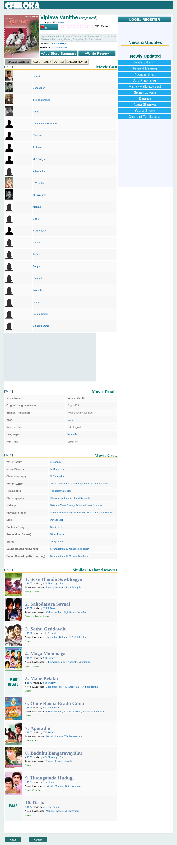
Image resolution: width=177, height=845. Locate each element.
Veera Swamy (67, 505)
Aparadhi (40, 728)
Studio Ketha (57, 527)
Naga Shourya (145, 104)
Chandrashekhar (54, 686)
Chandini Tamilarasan (144, 116)
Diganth (145, 98)
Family (28, 591)
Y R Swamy (49, 658)
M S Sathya (39, 159)
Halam (36, 242)
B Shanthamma (41, 325)
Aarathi (59, 736)
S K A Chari (49, 633)
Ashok (59, 810)
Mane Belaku (44, 678)
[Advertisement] (50, 357)
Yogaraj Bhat (145, 74)
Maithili (37, 206)
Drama (61, 22)
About (13, 839)
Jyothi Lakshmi (144, 62)
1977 (29, 583)
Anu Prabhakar (144, 80)
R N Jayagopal (79, 483)
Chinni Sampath (81, 498)
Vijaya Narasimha (59, 483)
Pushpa (36, 254)
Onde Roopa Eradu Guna (57, 703)
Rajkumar (65, 498)
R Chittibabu (57, 476)
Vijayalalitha (39, 171)
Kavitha (81, 612)
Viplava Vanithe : (18, 61)
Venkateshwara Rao (61, 490)
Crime (35, 740)
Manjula (76, 587)
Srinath (49, 736)
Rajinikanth (70, 612)
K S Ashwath (70, 661)
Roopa (36, 266)
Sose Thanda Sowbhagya (56, 579)
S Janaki (94, 512)
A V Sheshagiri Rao (53, 583)
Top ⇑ (8, 66)
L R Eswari (83, 512)
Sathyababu (56, 541)
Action (46, 616)
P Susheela (106, 512)
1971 (29, 633)
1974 (29, 658)
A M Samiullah (51, 707)
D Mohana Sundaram (77, 548)
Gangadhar (39, 87)
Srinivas (97, 505)
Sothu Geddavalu (48, 629)
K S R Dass (49, 608)
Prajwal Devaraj (145, 68)
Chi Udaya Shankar (98, 483)
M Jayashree (39, 194)
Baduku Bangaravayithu (56, 753)
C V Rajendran (51, 807)
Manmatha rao (84, 505)
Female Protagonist (60, 47)
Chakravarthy (58, 43)
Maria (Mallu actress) (145, 86)
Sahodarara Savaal (50, 604)
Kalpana (63, 637)
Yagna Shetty (144, 110)
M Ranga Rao (57, 469)
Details (59, 61)
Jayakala (37, 290)
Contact (38, 839)
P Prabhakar (56, 519)
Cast (36, 61)
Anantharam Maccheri (45, 123)
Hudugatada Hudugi (52, 778)
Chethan (37, 135)
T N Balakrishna (41, 99)
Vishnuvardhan (62, 587)
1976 (29, 732)
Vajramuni (84, 661)
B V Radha (39, 183)
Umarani (37, 278)
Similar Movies (76, 61)
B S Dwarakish (54, 661)
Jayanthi (67, 761)
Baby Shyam (39, 230)
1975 (70, 419)
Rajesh (36, 75)
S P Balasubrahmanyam (63, 512)
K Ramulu (55, 461)
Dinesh (36, 111)
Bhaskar (54, 498)
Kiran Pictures (58, 534)
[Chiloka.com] (22, 5)
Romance (29, 616)
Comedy (36, 790)
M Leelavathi (71, 810)
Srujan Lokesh (145, 92)
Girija (36, 218)
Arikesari (38, 147)
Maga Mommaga (48, 653)
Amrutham (48, 782)
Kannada (72, 434)
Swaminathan (57, 548)
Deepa (39, 802)
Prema (36, 302)
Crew (47, 61)
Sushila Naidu (40, 313)
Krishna (54, 505)
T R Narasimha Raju (94, 711)
